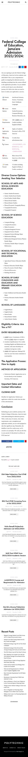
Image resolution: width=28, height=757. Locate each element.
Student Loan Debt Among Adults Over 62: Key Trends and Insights (14, 640)
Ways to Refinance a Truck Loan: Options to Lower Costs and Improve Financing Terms (14, 682)
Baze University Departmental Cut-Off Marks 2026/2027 (14, 673)
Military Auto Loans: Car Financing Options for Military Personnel (15, 694)
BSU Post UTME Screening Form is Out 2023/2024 (14, 502)
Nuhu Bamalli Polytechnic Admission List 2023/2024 (14, 527)
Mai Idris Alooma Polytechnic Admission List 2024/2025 (14, 608)
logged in (9, 459)
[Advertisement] (14, 18)
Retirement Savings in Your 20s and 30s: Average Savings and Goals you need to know (15, 648)
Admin (9, 479)
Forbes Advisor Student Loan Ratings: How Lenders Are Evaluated (14, 665)
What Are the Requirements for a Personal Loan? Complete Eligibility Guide (14, 669)
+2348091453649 (17, 151)
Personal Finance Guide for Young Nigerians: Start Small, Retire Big (14, 661)
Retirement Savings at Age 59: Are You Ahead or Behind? (15, 644)
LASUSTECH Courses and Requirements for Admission (14, 581)
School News (14, 38)
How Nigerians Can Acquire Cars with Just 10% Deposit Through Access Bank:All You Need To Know (14, 656)
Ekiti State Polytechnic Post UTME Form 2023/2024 (14, 475)
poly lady (5, 66)
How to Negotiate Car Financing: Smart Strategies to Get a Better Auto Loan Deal (14, 690)
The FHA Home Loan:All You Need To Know (15, 652)
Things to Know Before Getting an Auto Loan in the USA (15, 686)
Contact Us (12, 747)
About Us (5, 747)
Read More (13, 489)
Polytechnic (14, 2)
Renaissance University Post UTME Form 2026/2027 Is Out (14, 678)
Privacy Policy (21, 747)
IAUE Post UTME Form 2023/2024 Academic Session (14, 554)
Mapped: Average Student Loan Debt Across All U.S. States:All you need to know (14, 636)
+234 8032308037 (17, 144)
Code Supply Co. (20, 751)
